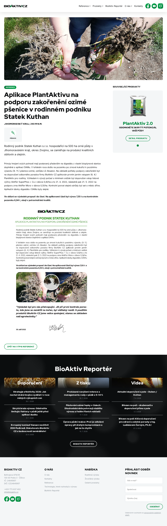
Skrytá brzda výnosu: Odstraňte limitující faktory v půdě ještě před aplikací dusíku (29, 411)
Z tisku (83, 383)
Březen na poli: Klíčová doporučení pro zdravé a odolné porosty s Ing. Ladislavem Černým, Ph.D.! (137, 421)
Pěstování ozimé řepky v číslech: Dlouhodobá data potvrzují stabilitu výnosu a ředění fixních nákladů (83, 408)
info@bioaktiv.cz (11, 492)
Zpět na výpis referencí (20, 346)
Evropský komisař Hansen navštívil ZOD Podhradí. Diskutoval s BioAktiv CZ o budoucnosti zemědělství (29, 428)
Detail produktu (138, 138)
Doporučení (29, 383)
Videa (137, 383)
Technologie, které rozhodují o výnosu (60, 486)
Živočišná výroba (92, 479)
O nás (46, 475)
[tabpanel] (138, 118)
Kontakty (138, 6)
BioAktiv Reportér (114, 6)
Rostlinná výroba (92, 475)
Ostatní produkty (92, 483)
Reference (48, 483)
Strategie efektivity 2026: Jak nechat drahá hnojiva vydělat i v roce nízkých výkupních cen (30, 394)
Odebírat (155, 506)
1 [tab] (138, 145)
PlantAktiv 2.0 (138, 123)
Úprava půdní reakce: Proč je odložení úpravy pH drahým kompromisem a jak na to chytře (83, 425)
